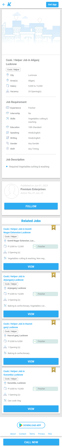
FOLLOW (31, 206)
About (13, 434)
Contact (22, 434)
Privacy (41, 434)
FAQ (50, 434)
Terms (32, 434)
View (31, 266)
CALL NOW (31, 442)
